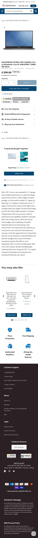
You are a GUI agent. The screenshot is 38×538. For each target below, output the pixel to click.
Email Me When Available (19, 89)
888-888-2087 (24, 6)
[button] (2, 11)
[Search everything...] (31, 11)
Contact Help (8, 376)
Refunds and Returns (11, 435)
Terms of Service (9, 431)
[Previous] (4, 296)
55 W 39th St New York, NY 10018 (15, 380)
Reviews (7, 405)
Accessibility (8, 388)
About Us (7, 401)
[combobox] (19, 11)
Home (3, 20)
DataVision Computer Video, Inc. (21, 491)
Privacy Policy (8, 427)
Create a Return (9, 384)
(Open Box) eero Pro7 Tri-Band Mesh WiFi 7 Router (26, 295)
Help (33, 6)
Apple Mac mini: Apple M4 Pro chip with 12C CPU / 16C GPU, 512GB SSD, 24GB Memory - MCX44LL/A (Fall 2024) (11, 299)
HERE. (16, 514)
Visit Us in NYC (19, 463)
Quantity (5, 78)
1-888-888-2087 (9, 372)
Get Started (19, 447)
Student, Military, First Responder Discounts (15, 410)
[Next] (34, 296)
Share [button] (6, 132)
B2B (5, 414)
